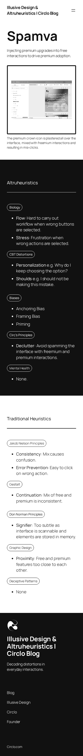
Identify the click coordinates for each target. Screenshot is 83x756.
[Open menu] (73, 10)
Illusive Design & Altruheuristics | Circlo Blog (32, 10)
